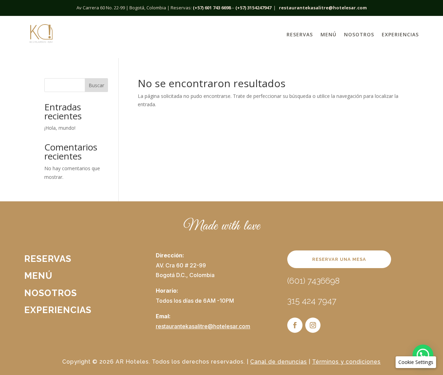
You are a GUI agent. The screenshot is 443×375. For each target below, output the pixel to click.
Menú (328, 34)
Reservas (300, 34)
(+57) (240, 7)
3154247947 (259, 7)
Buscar (96, 85)
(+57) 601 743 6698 (212, 7)
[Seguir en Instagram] (312, 325)
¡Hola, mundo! (59, 128)
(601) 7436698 (313, 281)
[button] (423, 355)
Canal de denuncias (278, 361)
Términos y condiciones (346, 361)
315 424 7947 (311, 301)
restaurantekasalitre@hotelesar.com (323, 7)
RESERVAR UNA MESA (339, 259)
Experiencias (400, 34)
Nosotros (359, 34)
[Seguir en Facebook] (294, 325)
